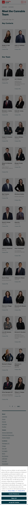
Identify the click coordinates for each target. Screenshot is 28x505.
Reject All (14, 498)
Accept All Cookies (14, 502)
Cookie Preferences (14, 494)
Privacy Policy (11, 490)
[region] (14, 485)
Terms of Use (21, 490)
